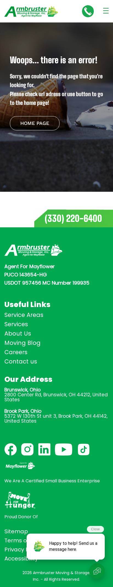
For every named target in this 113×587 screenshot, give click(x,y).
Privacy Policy (22, 549)
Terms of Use (22, 540)
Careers (15, 352)
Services (16, 324)
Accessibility (21, 558)
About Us (17, 333)
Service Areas (23, 315)
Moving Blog (22, 343)
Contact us (20, 361)
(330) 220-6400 (73, 218)
